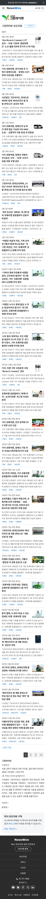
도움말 (23, 873)
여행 (3, 89)
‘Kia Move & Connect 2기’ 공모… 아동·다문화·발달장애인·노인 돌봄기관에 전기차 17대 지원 (18, 43)
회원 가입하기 (10, 829)
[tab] (23, 856)
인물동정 (18, 522)
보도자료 (23, 856)
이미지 (4, 803)
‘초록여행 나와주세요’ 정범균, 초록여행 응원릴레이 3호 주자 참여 (15, 587)
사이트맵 (35, 895)
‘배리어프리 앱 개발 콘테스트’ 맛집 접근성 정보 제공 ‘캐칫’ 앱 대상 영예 (15, 696)
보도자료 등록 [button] (23, 849)
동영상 (4, 807)
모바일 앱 (5, 117)
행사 (18, 203)
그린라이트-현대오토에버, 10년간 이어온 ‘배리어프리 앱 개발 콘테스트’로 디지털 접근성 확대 (17, 186)
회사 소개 (18, 895)
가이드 (23, 867)
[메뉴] (3, 8)
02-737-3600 (24, 879)
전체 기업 (6, 747)
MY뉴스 (11, 823)
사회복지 (12, 60)
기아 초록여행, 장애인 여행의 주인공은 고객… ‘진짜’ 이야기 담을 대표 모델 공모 (15, 158)
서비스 (23, 862)
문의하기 (23, 882)
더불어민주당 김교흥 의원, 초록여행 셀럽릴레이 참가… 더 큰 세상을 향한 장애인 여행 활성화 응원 (18, 724)
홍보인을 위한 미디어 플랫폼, (23, 3)
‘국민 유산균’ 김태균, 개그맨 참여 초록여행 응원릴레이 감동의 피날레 (15, 215)
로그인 (10, 895)
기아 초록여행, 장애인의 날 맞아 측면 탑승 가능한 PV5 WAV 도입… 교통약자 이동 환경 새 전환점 (18, 129)
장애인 (9, 89)
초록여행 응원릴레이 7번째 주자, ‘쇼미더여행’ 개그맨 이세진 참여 (15, 396)
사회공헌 (20, 60)
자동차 (4, 60)
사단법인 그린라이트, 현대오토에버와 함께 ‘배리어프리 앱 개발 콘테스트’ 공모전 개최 (15, 100)
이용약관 (26, 895)
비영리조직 (14, 713)
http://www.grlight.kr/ (15, 776)
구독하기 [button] (29, 26)
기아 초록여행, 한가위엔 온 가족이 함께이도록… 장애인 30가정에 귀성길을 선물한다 (15, 72)
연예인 (4, 232)
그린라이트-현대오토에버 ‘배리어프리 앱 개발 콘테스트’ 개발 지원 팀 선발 (15, 533)
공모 (20, 117)
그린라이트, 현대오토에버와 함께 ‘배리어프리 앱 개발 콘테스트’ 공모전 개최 (15, 642)
